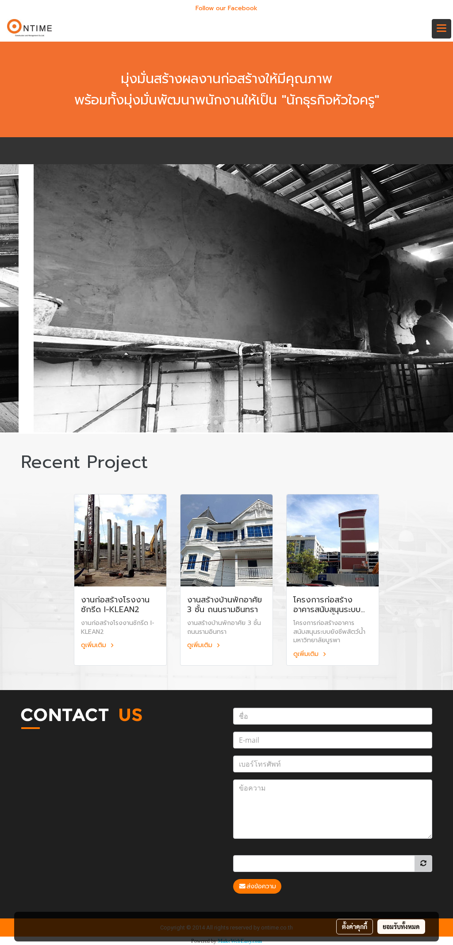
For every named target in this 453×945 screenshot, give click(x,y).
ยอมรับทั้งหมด (401, 926)
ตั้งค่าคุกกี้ (354, 926)
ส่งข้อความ (261, 886)
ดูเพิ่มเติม (94, 645)
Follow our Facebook (226, 8)
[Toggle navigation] (441, 29)
